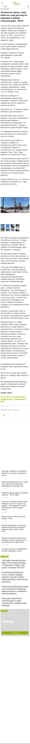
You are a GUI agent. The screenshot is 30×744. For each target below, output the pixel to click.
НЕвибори (8, 621)
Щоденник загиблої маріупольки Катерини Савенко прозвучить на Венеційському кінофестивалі (14, 540)
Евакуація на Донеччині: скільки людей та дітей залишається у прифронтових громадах (14, 602)
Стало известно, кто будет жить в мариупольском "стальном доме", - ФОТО (14, 399)
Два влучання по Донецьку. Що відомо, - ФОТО (13, 517)
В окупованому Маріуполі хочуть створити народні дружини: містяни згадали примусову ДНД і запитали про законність (15, 577)
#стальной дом (15, 410)
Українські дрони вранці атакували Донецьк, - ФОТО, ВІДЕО (15, 494)
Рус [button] (5, 6)
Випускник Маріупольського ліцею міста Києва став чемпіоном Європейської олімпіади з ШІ (15, 484)
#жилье (9, 410)
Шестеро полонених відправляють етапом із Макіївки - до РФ (14, 550)
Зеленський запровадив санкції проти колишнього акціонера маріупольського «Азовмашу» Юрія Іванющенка (15, 590)
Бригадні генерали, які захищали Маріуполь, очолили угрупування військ (14, 473)
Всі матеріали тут (15, 633)
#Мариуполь (3, 410)
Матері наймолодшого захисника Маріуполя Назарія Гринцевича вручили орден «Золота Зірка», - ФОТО (14, 528)
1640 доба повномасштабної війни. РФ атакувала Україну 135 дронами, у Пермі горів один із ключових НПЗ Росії (14, 564)
